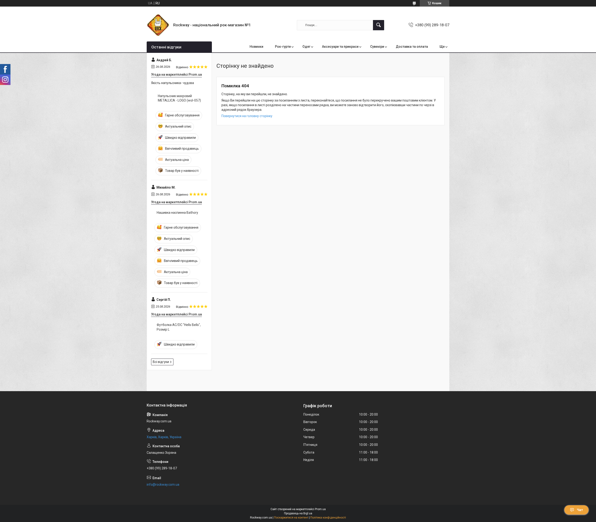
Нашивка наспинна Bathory (177, 212)
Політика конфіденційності (328, 517)
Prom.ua (320, 509)
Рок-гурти (283, 46)
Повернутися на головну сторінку (246, 116)
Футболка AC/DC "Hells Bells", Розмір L (179, 327)
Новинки (256, 46)
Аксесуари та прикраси (340, 46)
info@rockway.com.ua (163, 484)
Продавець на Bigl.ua (298, 513)
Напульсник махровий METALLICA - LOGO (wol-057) (179, 98)
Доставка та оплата (412, 46)
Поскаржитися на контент (291, 517)
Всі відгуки (161, 362)
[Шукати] (378, 25)
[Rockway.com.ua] (158, 25)
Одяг (306, 46)
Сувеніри (377, 46)
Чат (580, 510)
